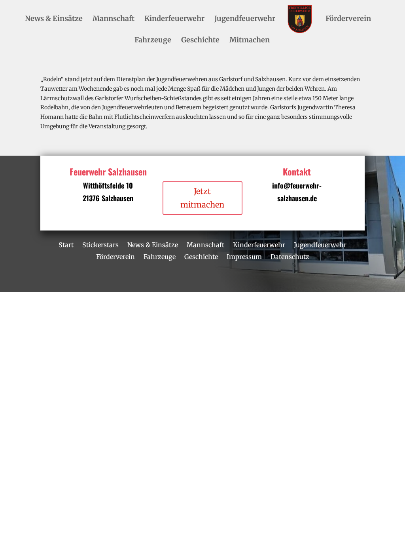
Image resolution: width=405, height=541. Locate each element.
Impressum (244, 256)
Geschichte (200, 40)
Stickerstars (100, 244)
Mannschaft (113, 19)
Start (66, 244)
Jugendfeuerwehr (244, 19)
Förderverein (348, 19)
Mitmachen (249, 40)
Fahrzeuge (152, 40)
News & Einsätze (54, 19)
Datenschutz (290, 256)
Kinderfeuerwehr (174, 19)
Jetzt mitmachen (202, 198)
